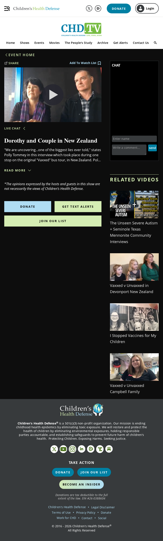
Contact (87, 518)
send (152, 148)
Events (39, 43)
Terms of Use (61, 512)
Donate (27, 206)
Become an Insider (82, 484)
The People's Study (78, 43)
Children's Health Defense (67, 507)
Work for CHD (66, 518)
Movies (54, 43)
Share (13, 63)
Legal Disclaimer (103, 507)
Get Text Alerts (78, 206)
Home (10, 43)
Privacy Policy (85, 512)
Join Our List (52, 221)
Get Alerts (120, 43)
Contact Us (141, 43)
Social (102, 518)
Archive (102, 43)
